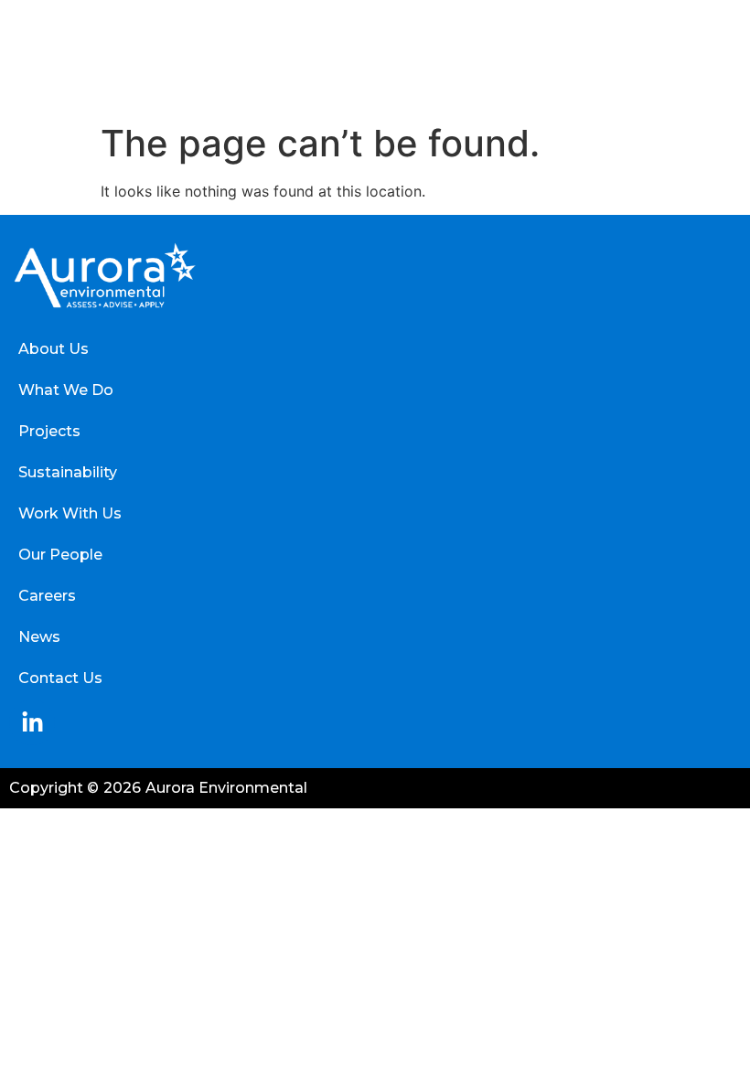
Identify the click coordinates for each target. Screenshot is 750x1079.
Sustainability (67, 472)
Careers (47, 595)
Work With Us (70, 513)
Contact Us (60, 678)
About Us (53, 349)
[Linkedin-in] (32, 722)
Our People (60, 554)
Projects (49, 431)
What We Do (65, 390)
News (39, 637)
